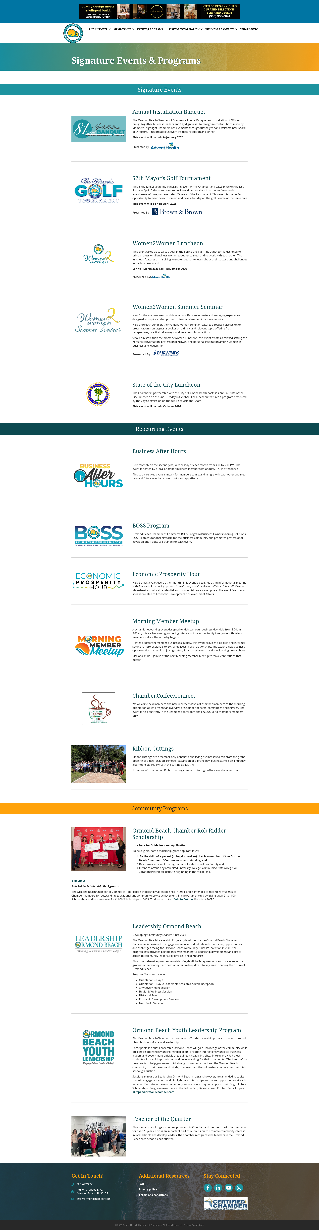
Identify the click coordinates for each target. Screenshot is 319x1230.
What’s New (249, 29)
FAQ (141, 1184)
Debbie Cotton (183, 899)
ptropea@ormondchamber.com (153, 1092)
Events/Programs (150, 29)
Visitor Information (184, 29)
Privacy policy (148, 1189)
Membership (122, 29)
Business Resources (219, 29)
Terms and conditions (153, 1195)
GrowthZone (198, 1225)
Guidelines (78, 880)
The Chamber (98, 29)
